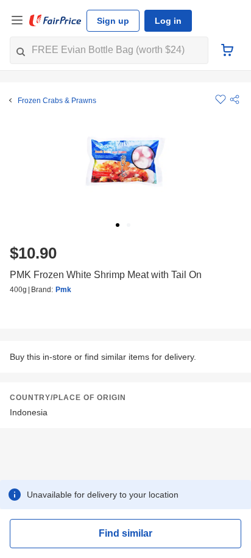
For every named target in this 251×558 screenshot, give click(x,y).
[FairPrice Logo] (55, 20)
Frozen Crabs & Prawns (57, 100)
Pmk (63, 289)
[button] (234, 99)
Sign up (113, 21)
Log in (168, 21)
